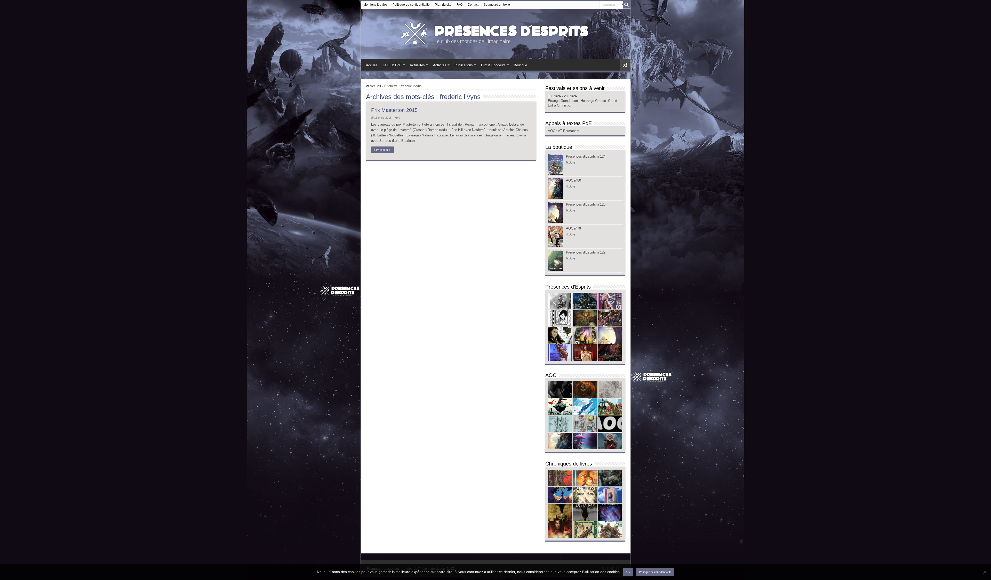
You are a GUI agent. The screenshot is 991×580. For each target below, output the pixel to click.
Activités (439, 65)
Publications (463, 65)
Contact (473, 4)
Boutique (520, 65)
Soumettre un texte (497, 4)
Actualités (417, 65)
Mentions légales (375, 4)
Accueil (371, 65)
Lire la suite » (382, 150)
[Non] (984, 572)
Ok (628, 572)
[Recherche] (626, 5)
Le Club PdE (392, 65)
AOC (552, 131)
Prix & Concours (493, 65)
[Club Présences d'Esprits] (495, 33)
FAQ (459, 4)
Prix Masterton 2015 (394, 110)
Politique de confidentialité (411, 4)
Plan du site (443, 4)
